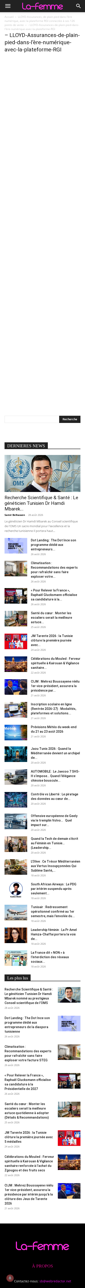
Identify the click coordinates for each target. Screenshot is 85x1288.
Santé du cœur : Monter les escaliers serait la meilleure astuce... (51, 617)
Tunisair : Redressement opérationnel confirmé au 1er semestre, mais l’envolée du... (53, 911)
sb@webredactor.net (55, 1281)
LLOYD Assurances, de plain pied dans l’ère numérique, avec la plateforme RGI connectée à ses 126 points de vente (40, 21)
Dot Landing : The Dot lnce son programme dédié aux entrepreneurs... (53, 544)
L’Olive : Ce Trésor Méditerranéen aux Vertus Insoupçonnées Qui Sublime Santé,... (55, 866)
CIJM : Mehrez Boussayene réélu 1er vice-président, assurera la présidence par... (55, 686)
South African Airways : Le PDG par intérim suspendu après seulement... (53, 888)
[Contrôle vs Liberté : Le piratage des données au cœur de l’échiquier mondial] (16, 800)
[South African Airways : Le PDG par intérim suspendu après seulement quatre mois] (16, 890)
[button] (7, 6)
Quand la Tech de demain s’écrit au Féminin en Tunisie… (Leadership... (54, 843)
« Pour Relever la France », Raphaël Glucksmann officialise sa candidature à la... (54, 595)
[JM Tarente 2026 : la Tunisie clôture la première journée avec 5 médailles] (16, 641)
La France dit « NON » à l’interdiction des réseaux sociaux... (50, 957)
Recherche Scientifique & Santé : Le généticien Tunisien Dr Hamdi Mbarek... (41, 503)
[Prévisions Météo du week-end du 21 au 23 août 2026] (16, 732)
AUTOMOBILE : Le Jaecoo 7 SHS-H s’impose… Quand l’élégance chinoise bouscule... (55, 776)
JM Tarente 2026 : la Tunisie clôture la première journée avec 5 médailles (29, 1137)
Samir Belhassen (15, 515)
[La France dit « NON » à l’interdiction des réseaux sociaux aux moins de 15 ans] (16, 958)
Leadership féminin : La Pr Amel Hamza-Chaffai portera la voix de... (54, 934)
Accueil (9, 17)
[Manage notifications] (10, 1278)
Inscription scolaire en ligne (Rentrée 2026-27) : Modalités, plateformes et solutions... (53, 708)
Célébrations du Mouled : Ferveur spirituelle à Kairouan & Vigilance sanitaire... (55, 663)
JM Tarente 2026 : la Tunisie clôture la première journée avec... (52, 640)
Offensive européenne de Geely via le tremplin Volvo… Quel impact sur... (54, 820)
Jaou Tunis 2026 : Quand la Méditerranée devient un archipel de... (55, 753)
